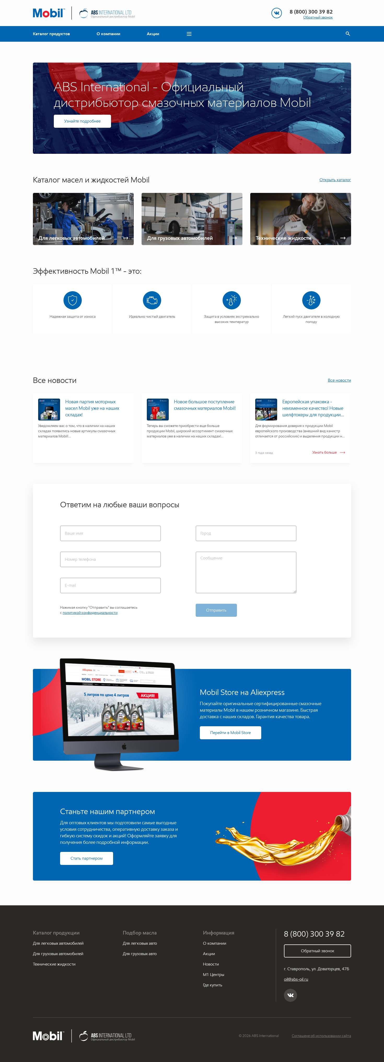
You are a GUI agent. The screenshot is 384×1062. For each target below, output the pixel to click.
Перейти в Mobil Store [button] (230, 732)
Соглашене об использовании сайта (321, 1036)
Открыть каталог (335, 179)
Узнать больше (324, 452)
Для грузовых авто (140, 953)
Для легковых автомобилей (58, 943)
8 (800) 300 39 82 (311, 12)
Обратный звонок (318, 17)
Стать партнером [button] (87, 858)
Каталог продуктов (51, 33)
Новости (211, 964)
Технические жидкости (54, 964)
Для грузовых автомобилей (58, 953)
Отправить (216, 610)
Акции (153, 33)
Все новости (339, 380)
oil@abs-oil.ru (296, 979)
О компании (108, 33)
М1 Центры (213, 974)
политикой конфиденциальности (90, 613)
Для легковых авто (140, 943)
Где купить (212, 984)
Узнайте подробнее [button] (82, 121)
